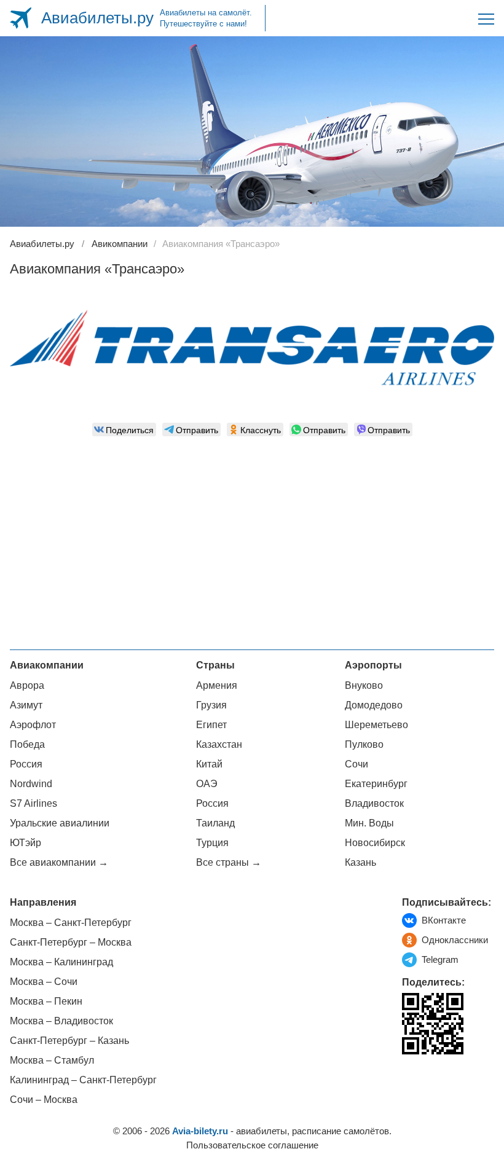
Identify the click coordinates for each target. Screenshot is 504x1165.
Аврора (27, 685)
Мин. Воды (369, 823)
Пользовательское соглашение (252, 1145)
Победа (27, 744)
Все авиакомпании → (59, 862)
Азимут (26, 705)
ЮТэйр (25, 842)
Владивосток (374, 803)
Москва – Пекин (46, 1001)
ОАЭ (207, 784)
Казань (360, 862)
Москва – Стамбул (52, 1060)
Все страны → (228, 862)
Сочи (356, 764)
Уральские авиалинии (59, 823)
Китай (209, 764)
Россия (26, 764)
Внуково (364, 685)
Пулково (364, 744)
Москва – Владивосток (61, 1021)
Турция (212, 842)
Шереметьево (376, 725)
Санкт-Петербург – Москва (71, 942)
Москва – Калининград (61, 962)
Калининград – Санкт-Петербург (83, 1080)
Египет (211, 725)
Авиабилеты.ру (97, 17)
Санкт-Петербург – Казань (69, 1040)
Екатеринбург (376, 784)
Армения (216, 685)
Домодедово (374, 705)
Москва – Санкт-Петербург (71, 922)
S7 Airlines (33, 803)
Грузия (211, 705)
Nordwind (31, 784)
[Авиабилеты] (20, 18)
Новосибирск (375, 842)
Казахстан (219, 744)
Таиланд (215, 823)
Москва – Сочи (43, 981)
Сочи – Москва (43, 1099)
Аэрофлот (33, 725)
